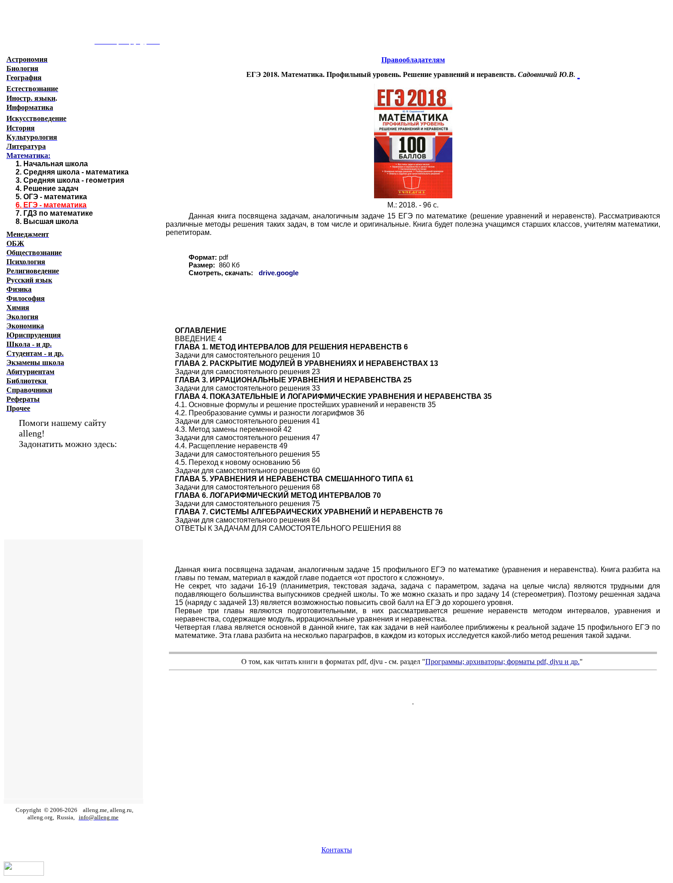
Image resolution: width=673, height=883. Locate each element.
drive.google (279, 273)
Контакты (336, 850)
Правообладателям (413, 60)
